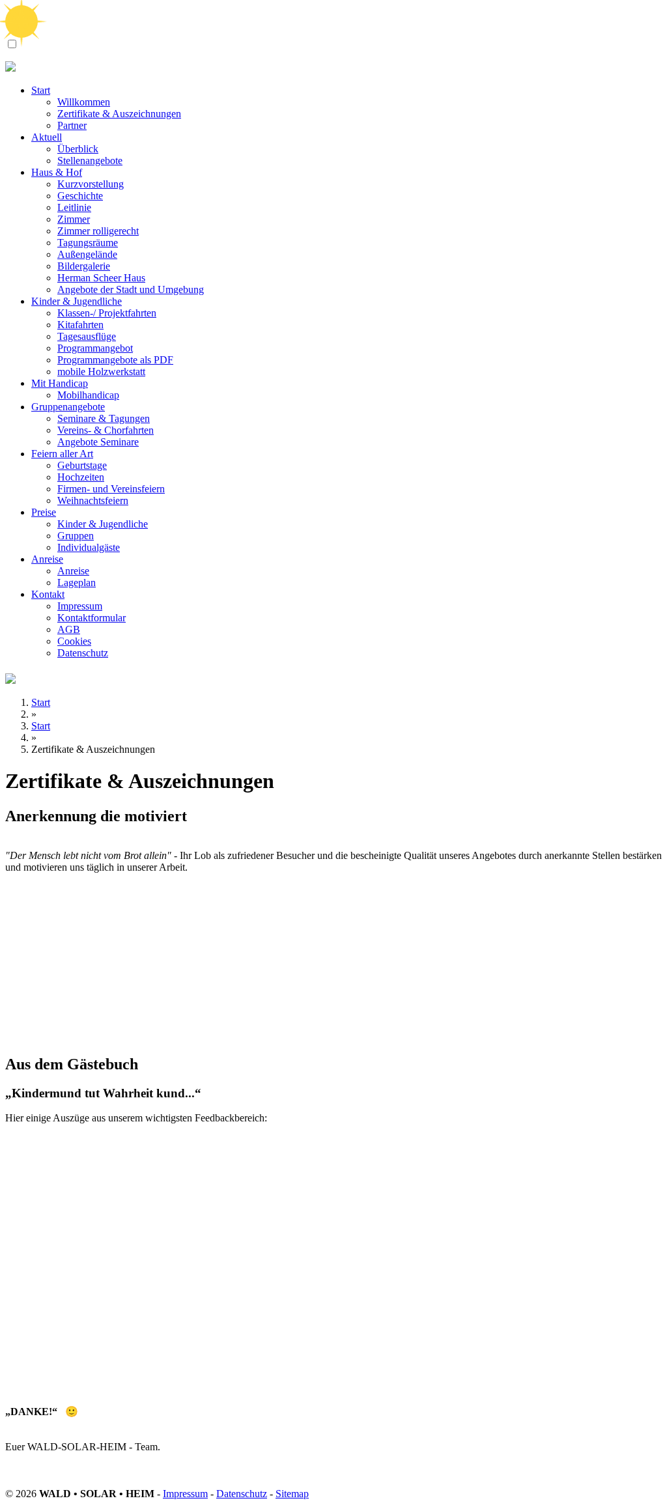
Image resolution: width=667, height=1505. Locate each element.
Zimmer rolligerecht (98, 230)
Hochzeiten (80, 477)
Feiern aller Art (62, 453)
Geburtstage (82, 465)
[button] (12, 44)
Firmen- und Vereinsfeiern (111, 488)
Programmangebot (95, 348)
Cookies (74, 641)
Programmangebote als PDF (115, 359)
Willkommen (83, 101)
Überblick (77, 148)
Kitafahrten (80, 324)
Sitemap (292, 1493)
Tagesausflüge (86, 336)
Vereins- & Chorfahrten (105, 430)
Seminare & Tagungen (103, 418)
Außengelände (87, 254)
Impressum (79, 606)
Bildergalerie (83, 266)
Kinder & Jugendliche (76, 301)
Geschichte (80, 195)
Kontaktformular (91, 617)
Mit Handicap (59, 383)
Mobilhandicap (88, 395)
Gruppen (75, 535)
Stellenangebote (89, 160)
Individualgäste (88, 547)
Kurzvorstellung (90, 184)
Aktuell (46, 137)
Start (40, 90)
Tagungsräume (87, 242)
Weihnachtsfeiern (92, 500)
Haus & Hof (56, 172)
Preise (43, 512)
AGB (68, 629)
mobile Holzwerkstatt (101, 371)
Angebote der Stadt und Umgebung (130, 289)
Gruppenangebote (68, 406)
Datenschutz (82, 652)
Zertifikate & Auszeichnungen (119, 113)
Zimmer (73, 219)
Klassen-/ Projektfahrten (106, 312)
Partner (72, 125)
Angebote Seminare (98, 441)
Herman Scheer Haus (101, 277)
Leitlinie (74, 207)
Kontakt (47, 594)
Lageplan (76, 582)
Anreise (47, 559)
